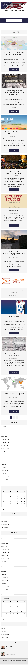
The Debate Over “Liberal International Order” (14, 354)
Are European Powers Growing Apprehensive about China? (14, 394)
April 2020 (3, 461)
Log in (3, 518)
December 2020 (5, 439)
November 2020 (5, 442)
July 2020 (3, 451)
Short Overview (14, 316)
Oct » (4, 509)
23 (3, 503)
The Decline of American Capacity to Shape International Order (14, 253)
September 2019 (5, 483)
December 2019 (5, 473)
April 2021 (3, 427)
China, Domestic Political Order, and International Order (14, 53)
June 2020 (3, 454)
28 (21, 503)
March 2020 (4, 464)
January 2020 (4, 470)
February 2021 (4, 433)
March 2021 (4, 430)
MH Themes (14, 662)
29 (24, 503)
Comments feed (5, 524)
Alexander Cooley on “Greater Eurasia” (14, 292)
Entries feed (4, 521)
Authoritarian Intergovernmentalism (14, 172)
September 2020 (5, 448)
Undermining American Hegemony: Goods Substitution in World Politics (14, 92)
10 (6, 498)
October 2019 (4, 479)
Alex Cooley (9, 653)
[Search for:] (14, 20)
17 (6, 501)
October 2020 (4, 445)
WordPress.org (5, 527)
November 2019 (5, 476)
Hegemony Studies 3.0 (14, 211)
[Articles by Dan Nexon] (3, 648)
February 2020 (4, 467)
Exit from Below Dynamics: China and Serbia (14, 133)
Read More (14, 69)
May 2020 (3, 458)
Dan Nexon (9, 646)
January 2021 (4, 436)
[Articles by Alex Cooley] (3, 654)
